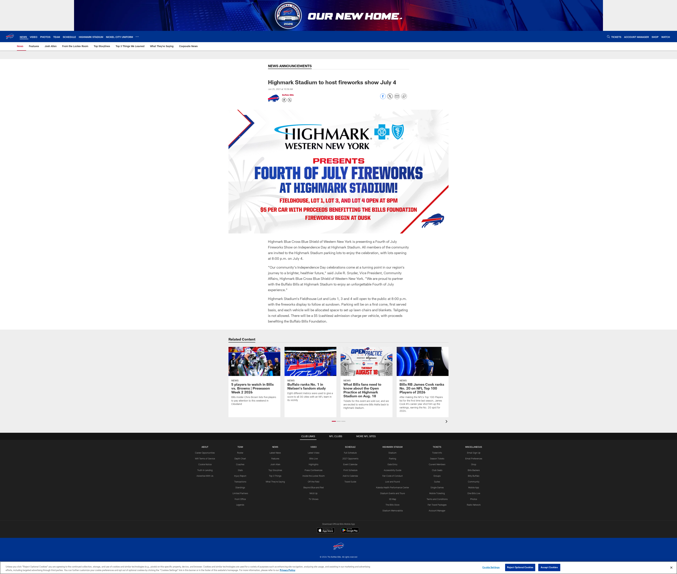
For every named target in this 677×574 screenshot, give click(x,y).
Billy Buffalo (473, 476)
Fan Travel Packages (437, 504)
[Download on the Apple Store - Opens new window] (325, 531)
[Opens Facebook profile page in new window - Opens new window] (284, 100)
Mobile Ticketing (437, 493)
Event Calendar (350, 464)
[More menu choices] (137, 36)
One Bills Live (473, 493)
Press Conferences (313, 470)
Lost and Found (392, 481)
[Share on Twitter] (390, 98)
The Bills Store (392, 504)
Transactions (240, 481)
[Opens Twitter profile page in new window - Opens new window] (290, 100)
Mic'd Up (314, 493)
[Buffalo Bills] (338, 547)
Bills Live (313, 458)
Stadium (392, 452)
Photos (473, 499)
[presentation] (447, 422)
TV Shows (313, 499)
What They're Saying (275, 481)
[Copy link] (404, 96)
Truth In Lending (205, 470)
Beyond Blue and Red (313, 487)
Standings (240, 487)
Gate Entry (392, 464)
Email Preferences (473, 458)
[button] (333, 421)
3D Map (392, 499)
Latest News (275, 452)
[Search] (608, 36)
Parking (392, 458)
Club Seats (437, 470)
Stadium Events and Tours (392, 493)
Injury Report (240, 476)
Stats (240, 470)
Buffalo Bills (288, 95)
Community (473, 481)
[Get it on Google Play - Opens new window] (350, 532)
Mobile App (473, 487)
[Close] (671, 567)
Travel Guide (350, 481)
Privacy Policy (287, 570)
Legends (240, 504)
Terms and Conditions (437, 499)
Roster (240, 452)
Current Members (437, 464)
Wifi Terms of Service (205, 458)
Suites (437, 481)
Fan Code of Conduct (392, 476)
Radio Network (474, 504)
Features (275, 458)
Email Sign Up (473, 452)
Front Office (240, 499)
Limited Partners (240, 493)
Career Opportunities (205, 452)
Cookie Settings (491, 567)
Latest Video (313, 452)
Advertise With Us (205, 476)
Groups (437, 476)
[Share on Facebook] (383, 98)
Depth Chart (240, 458)
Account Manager (437, 510)
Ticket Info (437, 452)
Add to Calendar (350, 476)
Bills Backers (474, 470)
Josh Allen (275, 464)
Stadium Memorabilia (392, 510)
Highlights (313, 464)
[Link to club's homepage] (10, 36)
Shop (473, 464)
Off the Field (313, 481)
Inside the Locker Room (314, 476)
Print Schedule (350, 470)
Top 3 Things (275, 476)
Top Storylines (275, 470)
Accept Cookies (549, 567)
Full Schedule (350, 452)
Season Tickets (437, 458)
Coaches (240, 464)
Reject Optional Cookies (520, 567)
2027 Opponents (350, 458)
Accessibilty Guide (392, 470)
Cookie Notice (205, 464)
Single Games (437, 487)
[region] (338, 567)
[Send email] (397, 98)
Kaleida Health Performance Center (392, 487)
